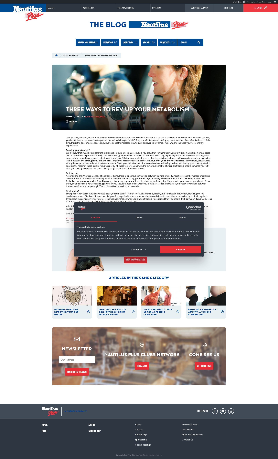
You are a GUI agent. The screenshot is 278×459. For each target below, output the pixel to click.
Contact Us (187, 439)
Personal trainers (190, 424)
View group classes (135, 259)
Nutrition (108, 42)
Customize (136, 249)
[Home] (56, 55)
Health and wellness (88, 42)
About (138, 424)
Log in (270, 2)
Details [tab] (139, 217)
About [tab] (182, 217)
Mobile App (94, 431)
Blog (44, 431)
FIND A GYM (142, 365)
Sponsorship (141, 439)
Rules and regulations (192, 434)
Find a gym (251, 2)
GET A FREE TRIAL (204, 365)
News (44, 425)
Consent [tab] (95, 217)
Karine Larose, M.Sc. (95, 116)
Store (91, 425)
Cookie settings (143, 444)
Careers (139, 429)
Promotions (261, 2)
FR (275, 2)
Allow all (180, 249)
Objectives (128, 42)
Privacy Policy (121, 455)
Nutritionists (188, 429)
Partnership (141, 434)
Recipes (146, 42)
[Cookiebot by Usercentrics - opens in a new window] (188, 208)
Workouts (165, 42)
